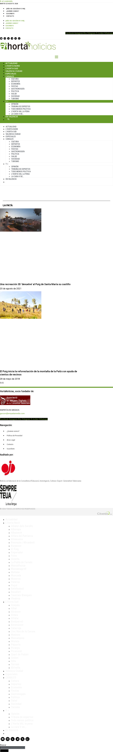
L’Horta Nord (13, 65)
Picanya (15, 648)
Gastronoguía (18, 89)
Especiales (11, 73)
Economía (15, 84)
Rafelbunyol (17, 588)
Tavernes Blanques (21, 595)
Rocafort (16, 592)
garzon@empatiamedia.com (12, 413)
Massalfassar (18, 565)
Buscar (8, 119)
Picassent (16, 651)
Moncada (16, 575)
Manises (15, 634)
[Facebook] (1, 38)
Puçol (14, 585)
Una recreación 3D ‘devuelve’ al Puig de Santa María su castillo (35, 284)
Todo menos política (21, 109)
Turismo (15, 99)
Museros (16, 578)
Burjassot (16, 545)
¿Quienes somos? (12, 11)
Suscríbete (10, 14)
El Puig (15, 549)
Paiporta (15, 644)
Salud (14, 94)
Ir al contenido (6, 1)
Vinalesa (15, 598)
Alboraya (16, 529)
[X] (15, 38)
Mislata (15, 641)
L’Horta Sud (12, 68)
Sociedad (15, 96)
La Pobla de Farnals (21, 562)
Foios (14, 555)
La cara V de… (17, 114)
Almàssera (17, 539)
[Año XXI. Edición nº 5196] (15, 9)
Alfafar (15, 618)
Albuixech (16, 532)
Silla (13, 661)
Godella (15, 559)
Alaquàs (15, 605)
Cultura (15, 79)
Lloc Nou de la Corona (23, 631)
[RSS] (8, 38)
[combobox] (12, 747)
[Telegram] (12, 38)
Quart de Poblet (20, 654)
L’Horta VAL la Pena (20, 111)
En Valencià (12, 116)
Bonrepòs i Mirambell (23, 542)
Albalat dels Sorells (22, 526)
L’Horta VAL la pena (22, 723)
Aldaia (14, 615)
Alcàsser (16, 611)
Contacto (10, 16)
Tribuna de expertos (20, 106)
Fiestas (14, 86)
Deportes (15, 81)
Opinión (14, 104)
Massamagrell (18, 568)
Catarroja (16, 628)
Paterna (15, 582)
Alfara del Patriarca (22, 536)
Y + (7, 101)
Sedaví (14, 657)
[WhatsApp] (19, 38)
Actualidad (12, 63)
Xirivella (15, 667)
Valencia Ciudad (14, 71)
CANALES (11, 677)
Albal (14, 608)
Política (15, 91)
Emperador (17, 552)
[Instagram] (5, 38)
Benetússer (17, 624)
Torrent (15, 664)
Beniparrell (17, 621)
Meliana (15, 572)
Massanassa (17, 638)
